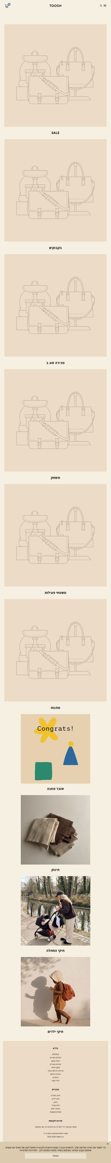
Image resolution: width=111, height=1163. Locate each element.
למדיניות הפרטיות (28, 1150)
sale (55, 132)
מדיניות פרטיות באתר (55, 1070)
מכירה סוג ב (55, 362)
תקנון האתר (55, 1067)
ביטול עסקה (55, 1061)
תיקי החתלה (55, 950)
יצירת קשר (56, 1080)
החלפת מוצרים (55, 1057)
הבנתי (56, 1156)
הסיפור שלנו (55, 1108)
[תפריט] (105, 5)
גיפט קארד (55, 1105)
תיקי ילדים (55, 1031)
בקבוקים (55, 247)
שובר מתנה (55, 788)
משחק (55, 477)
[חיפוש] (101, 5)
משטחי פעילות (55, 592)
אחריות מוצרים (55, 1064)
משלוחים (55, 1054)
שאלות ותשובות (55, 1112)
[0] (6, 6)
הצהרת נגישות (55, 1074)
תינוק (55, 869)
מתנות (55, 707)
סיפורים (55, 1077)
